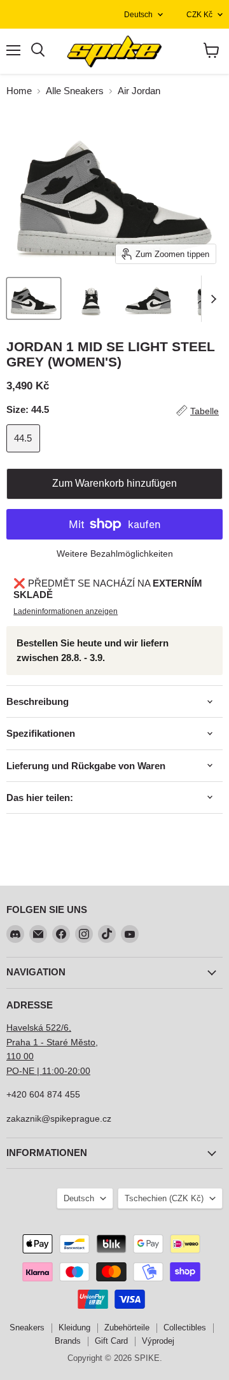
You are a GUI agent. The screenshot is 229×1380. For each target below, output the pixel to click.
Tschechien (164, 1198)
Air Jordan (139, 90)
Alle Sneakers (75, 90)
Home (19, 90)
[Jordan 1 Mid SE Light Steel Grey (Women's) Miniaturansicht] (33, 298)
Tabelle (204, 411)
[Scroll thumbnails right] (211, 299)
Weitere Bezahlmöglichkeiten (115, 553)
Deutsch (138, 14)
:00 (84, 1071)
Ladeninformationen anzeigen (65, 611)
